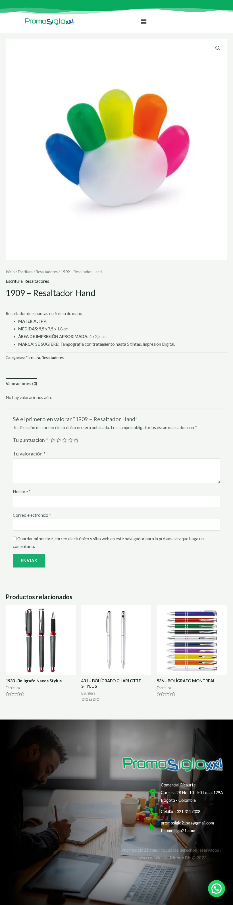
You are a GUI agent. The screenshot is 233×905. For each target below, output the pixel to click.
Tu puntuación (30, 440)
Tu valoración (29, 454)
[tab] (21, 384)
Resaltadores (47, 271)
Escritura (25, 271)
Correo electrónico (32, 515)
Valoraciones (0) (21, 383)
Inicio (10, 271)
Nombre (22, 491)
